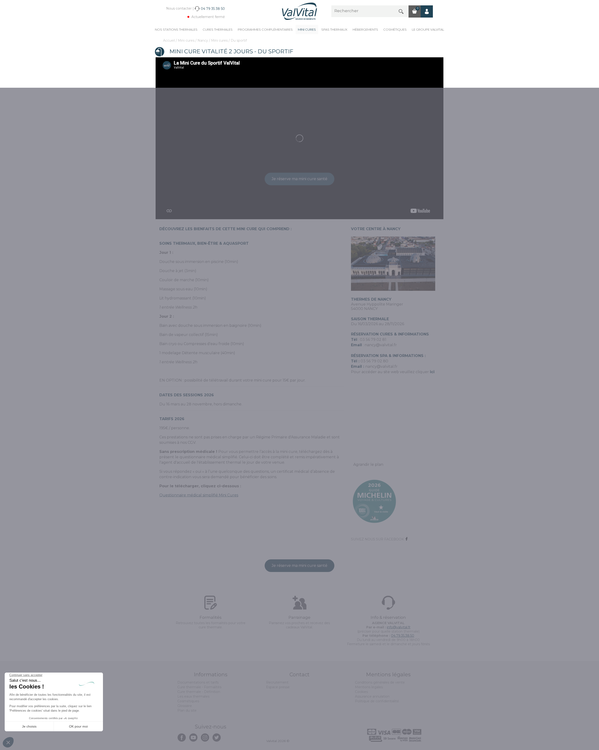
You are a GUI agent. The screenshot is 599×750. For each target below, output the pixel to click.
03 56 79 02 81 (373, 339)
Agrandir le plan (368, 464)
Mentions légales (369, 687)
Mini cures (307, 29)
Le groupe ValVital (428, 29)
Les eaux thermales (193, 696)
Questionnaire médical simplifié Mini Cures (198, 495)
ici (432, 372)
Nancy (203, 40)
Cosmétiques (395, 29)
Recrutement (277, 682)
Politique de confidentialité (377, 701)
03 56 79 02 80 (374, 361)
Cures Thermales (218, 29)
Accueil (169, 40)
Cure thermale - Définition (198, 692)
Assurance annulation (372, 696)
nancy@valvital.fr (381, 345)
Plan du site (187, 710)
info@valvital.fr (398, 627)
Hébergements (365, 29)
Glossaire (184, 706)
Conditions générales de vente (380, 682)
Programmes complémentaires (265, 29)
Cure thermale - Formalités (199, 687)
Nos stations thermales (176, 29)
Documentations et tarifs (198, 682)
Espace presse (278, 687)
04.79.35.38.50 (402, 635)
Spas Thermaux (334, 29)
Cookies (361, 692)
